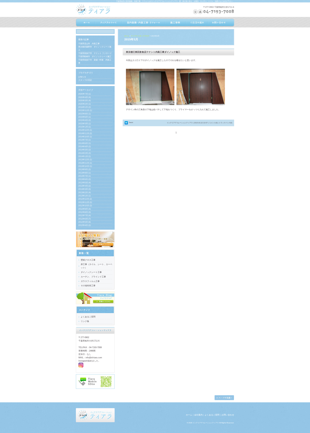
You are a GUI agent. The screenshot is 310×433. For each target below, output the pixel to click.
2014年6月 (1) (84, 143)
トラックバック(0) (225, 123)
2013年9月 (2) (84, 169)
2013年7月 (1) (84, 176)
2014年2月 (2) (84, 153)
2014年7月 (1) (84, 140)
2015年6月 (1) (84, 117)
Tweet (131, 122)
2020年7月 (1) (84, 94)
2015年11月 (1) (85, 110)
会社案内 (198, 415)
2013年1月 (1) (84, 196)
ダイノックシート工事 (91, 272)
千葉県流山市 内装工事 (89, 43)
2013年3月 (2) (84, 189)
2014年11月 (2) (85, 133)
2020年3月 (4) (84, 100)
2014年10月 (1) (85, 137)
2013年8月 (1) (84, 173)
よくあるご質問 (212, 415)
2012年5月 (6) (84, 222)
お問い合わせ (228, 415)
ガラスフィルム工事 (90, 281)
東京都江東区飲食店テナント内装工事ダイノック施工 (153, 52)
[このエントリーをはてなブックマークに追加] (126, 124)
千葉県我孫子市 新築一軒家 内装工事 (94, 61)
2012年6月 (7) (84, 219)
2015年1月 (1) (84, 127)
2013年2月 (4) (84, 192)
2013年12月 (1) (85, 159)
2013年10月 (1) (85, 166)
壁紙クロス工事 (88, 260)
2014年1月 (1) (84, 156)
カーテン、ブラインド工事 (93, 276)
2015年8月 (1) (84, 114)
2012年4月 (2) (84, 225)
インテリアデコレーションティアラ (180, 123)
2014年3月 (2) (84, 150)
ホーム (126, 36)
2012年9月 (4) (84, 209)
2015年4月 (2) (84, 120)
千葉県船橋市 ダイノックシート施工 (94, 56)
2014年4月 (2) (84, 146)
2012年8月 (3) (84, 212)
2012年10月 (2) (85, 205)
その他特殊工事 (88, 285)
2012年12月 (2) (85, 199)
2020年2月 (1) (84, 104)
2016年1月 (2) (84, 107)
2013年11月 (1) (85, 163)
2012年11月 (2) (85, 202)
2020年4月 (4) (84, 97)
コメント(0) (213, 123)
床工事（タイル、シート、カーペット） (96, 266)
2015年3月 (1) (84, 123)
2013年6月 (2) (84, 179)
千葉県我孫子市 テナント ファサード (95, 53)
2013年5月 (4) (84, 183)
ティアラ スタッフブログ (140, 36)
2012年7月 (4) (84, 215)
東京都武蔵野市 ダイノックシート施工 (94, 48)
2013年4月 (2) (84, 186)
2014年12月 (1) (85, 130)
